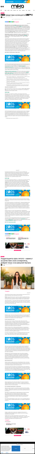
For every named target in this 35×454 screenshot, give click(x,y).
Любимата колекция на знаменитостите (10, 71)
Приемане (16, 448)
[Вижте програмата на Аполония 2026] (17, 57)
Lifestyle (20, 10)
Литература (14, 10)
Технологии (23, 10)
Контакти (29, 10)
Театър (26, 10)
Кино (17, 10)
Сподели (17, 21)
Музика (5, 10)
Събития (8, 10)
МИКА (4, 17)
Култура (11, 10)
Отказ (24, 448)
